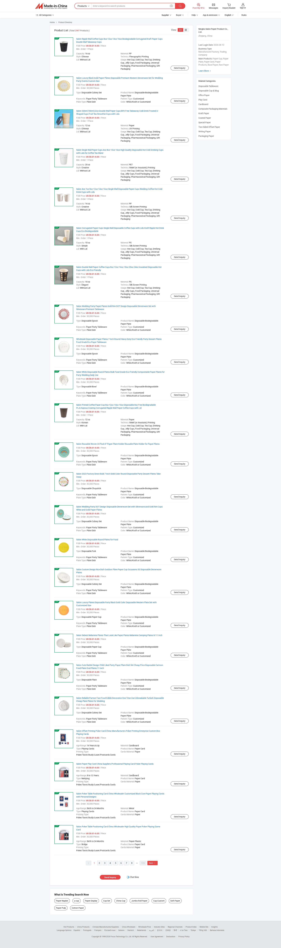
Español (77, 930)
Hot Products (69, 927)
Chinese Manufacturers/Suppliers (105, 927)
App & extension (210, 15)
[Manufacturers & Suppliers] (51, 6)
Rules (243, 15)
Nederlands (141, 930)
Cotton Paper (78, 907)
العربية (151, 930)
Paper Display (91, 900)
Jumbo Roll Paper (139, 900)
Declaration (170, 936)
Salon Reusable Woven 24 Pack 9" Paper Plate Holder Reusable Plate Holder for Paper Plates (118, 443)
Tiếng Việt (203, 930)
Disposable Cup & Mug (208, 90)
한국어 (159, 930)
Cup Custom (159, 900)
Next (152, 863)
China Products (83, 927)
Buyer (178, 15)
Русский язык (109, 930)
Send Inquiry (179, 68)
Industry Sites (159, 927)
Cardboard (203, 104)
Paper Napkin (62, 900)
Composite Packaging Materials (212, 108)
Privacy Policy (184, 936)
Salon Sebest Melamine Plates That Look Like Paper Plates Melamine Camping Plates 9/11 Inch (119, 635)
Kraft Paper (203, 113)
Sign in (243, 7)
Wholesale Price (144, 927)
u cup (76, 900)
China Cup (120, 900)
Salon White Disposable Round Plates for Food (97, 539)
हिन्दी (175, 930)
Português (87, 930)
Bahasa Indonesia (217, 930)
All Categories (45, 15)
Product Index (191, 927)
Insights (214, 927)
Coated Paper (204, 117)
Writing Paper (204, 131)
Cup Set (106, 900)
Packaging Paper (206, 136)
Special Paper (204, 122)
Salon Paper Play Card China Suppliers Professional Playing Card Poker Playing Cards (115, 763)
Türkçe (193, 930)
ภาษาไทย (183, 930)
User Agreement (157, 936)
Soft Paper (175, 900)
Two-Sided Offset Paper (209, 127)
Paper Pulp (61, 907)
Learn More (205, 70)
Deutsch (130, 930)
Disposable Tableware (208, 86)
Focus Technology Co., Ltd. (121, 936)
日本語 (168, 930)
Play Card (202, 99)
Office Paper (204, 95)
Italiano (121, 930)
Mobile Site (204, 927)
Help (194, 15)
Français (97, 930)
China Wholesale (128, 927)
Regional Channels (175, 927)
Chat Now (134, 877)
